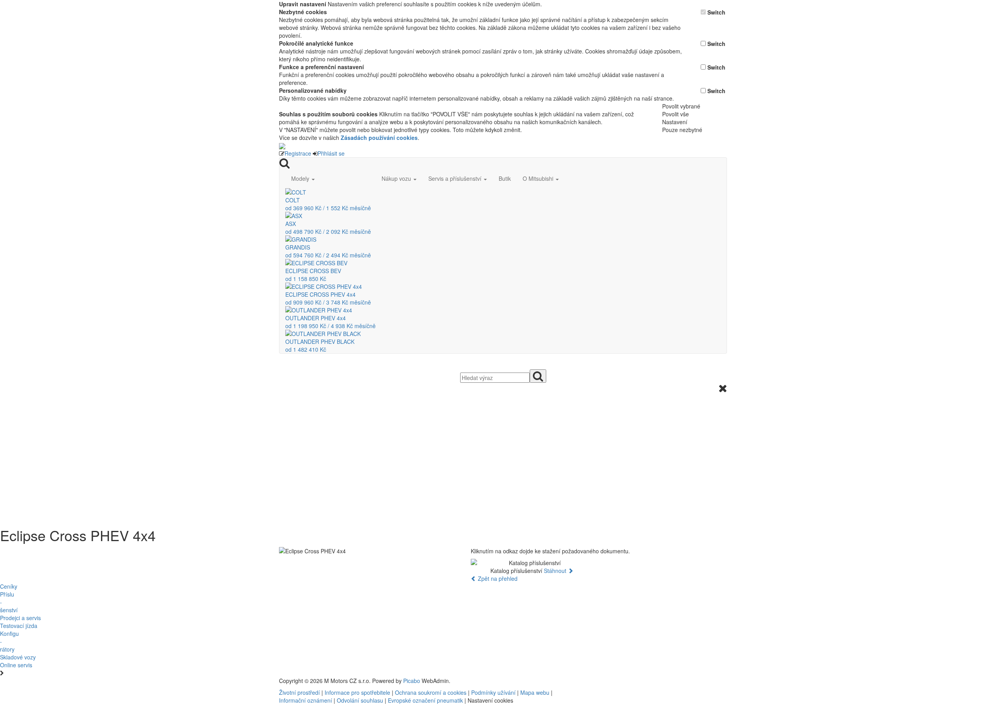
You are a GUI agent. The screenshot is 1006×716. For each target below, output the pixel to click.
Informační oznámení (305, 700)
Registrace (298, 153)
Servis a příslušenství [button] (455, 178)
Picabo (411, 681)
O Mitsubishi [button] (539, 178)
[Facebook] (625, 681)
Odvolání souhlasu (360, 700)
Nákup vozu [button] (397, 178)
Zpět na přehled (497, 578)
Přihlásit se (331, 153)
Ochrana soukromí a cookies (430, 692)
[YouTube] (628, 681)
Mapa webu (534, 692)
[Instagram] (631, 681)
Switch (716, 12)
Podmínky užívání (493, 692)
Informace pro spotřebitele (358, 692)
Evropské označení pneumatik (425, 700)
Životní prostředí (300, 692)
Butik (505, 178)
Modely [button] (301, 178)
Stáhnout (556, 571)
